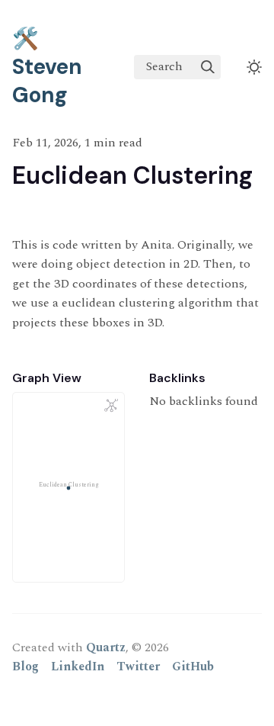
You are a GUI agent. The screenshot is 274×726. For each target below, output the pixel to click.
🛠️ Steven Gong (47, 66)
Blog (25, 666)
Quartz (106, 647)
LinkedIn (77, 666)
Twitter (138, 666)
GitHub (193, 666)
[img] (208, 67)
